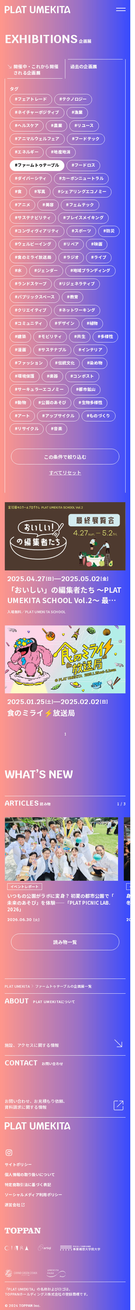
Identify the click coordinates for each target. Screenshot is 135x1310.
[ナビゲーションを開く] (120, 9)
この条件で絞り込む (65, 456)
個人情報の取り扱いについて (30, 1174)
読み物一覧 (65, 942)
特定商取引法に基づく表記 (28, 1184)
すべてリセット (65, 472)
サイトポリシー (18, 1164)
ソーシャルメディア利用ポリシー (33, 1194)
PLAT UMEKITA (17, 986)
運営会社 (13, 1204)
